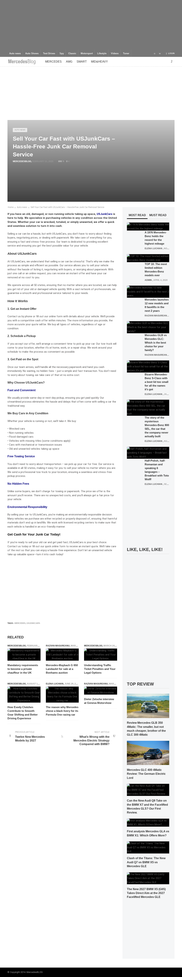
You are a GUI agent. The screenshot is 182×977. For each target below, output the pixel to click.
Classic (72, 53)
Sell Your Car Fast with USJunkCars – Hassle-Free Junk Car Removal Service (67, 207)
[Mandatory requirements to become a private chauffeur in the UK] (24, 655)
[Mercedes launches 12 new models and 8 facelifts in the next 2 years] (148, 291)
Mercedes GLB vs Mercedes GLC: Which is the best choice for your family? (156, 343)
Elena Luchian (54, 683)
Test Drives (49, 53)
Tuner (126, 53)
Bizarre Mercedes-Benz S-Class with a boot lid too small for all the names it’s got (156, 382)
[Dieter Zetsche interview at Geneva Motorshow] (100, 691)
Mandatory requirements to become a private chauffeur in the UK (22, 669)
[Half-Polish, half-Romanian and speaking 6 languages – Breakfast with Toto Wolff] (148, 452)
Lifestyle (101, 53)
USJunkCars (104, 214)
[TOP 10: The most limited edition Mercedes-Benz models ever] (148, 257)
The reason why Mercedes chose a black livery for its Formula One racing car (62, 711)
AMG (69, 61)
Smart (82, 61)
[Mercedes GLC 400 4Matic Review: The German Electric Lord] (148, 752)
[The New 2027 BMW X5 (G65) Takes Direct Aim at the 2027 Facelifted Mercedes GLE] (148, 878)
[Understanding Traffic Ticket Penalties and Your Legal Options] (100, 655)
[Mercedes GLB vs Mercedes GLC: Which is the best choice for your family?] (148, 327)
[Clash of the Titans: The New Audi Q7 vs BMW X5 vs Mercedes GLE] (148, 847)
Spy (62, 53)
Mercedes (53, 61)
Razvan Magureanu (58, 645)
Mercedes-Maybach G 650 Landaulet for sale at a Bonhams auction (62, 669)
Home (11, 207)
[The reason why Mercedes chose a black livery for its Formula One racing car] (62, 695)
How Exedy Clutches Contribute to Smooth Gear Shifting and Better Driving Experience (22, 713)
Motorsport (87, 53)
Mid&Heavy (99, 61)
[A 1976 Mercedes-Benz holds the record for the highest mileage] (148, 226)
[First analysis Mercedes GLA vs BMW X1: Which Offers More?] (148, 822)
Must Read (158, 215)
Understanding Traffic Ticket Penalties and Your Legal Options (100, 669)
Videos (115, 53)
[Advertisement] (91, 25)
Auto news (15, 53)
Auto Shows (32, 53)
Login (171, 53)
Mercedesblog (22, 161)
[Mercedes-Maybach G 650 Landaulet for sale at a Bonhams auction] (62, 655)
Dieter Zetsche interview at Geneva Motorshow (99, 701)
